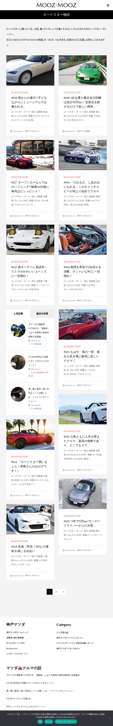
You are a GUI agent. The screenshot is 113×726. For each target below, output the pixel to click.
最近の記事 (42, 313)
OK (40, 721)
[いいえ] (109, 718)
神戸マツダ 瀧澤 (83, 131)
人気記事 (18, 313)
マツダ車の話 (36, 344)
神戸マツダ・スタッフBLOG (68, 648)
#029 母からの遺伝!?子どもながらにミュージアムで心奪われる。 (29, 102)
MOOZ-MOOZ (56, 5)
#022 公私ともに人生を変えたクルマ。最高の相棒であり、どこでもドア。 (82, 441)
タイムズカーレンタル (15, 643)
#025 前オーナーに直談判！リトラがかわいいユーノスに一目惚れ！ (29, 271)
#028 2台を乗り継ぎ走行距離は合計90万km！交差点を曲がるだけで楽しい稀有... (82, 102)
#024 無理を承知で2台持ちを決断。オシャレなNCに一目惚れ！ (82, 271)
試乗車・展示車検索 (15, 637)
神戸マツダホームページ (17, 632)
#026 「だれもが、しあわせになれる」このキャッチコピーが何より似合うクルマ (82, 187)
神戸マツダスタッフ (32, 131)
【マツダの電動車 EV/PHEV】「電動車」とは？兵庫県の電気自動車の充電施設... (43, 675)
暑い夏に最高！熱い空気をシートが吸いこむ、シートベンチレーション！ (40, 691)
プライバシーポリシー (66, 721)
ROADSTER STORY (19, 92)
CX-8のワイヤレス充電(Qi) (18, 699)
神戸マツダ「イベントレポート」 (69, 638)
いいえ (49, 721)
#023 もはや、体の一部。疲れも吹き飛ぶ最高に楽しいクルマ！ (82, 356)
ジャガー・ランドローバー (17, 653)
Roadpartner (12, 648)
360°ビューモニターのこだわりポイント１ (25, 706)
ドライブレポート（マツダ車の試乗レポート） (75, 643)
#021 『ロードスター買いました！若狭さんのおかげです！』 (29, 466)
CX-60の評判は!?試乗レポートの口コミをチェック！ (38, 361)
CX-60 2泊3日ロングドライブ (38, 374)
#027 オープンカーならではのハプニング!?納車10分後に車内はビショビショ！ (30, 187)
